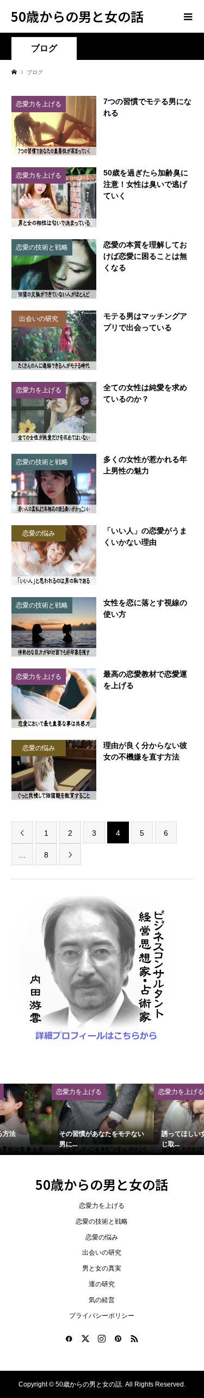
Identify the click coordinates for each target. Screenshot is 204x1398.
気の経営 (102, 1300)
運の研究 (102, 1284)
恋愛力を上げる (102, 1205)
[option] (58, 1120)
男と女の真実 (101, 1268)
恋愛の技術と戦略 (102, 1221)
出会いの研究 (101, 1252)
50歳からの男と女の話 (77, 16)
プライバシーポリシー (101, 1316)
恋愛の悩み (101, 1237)
